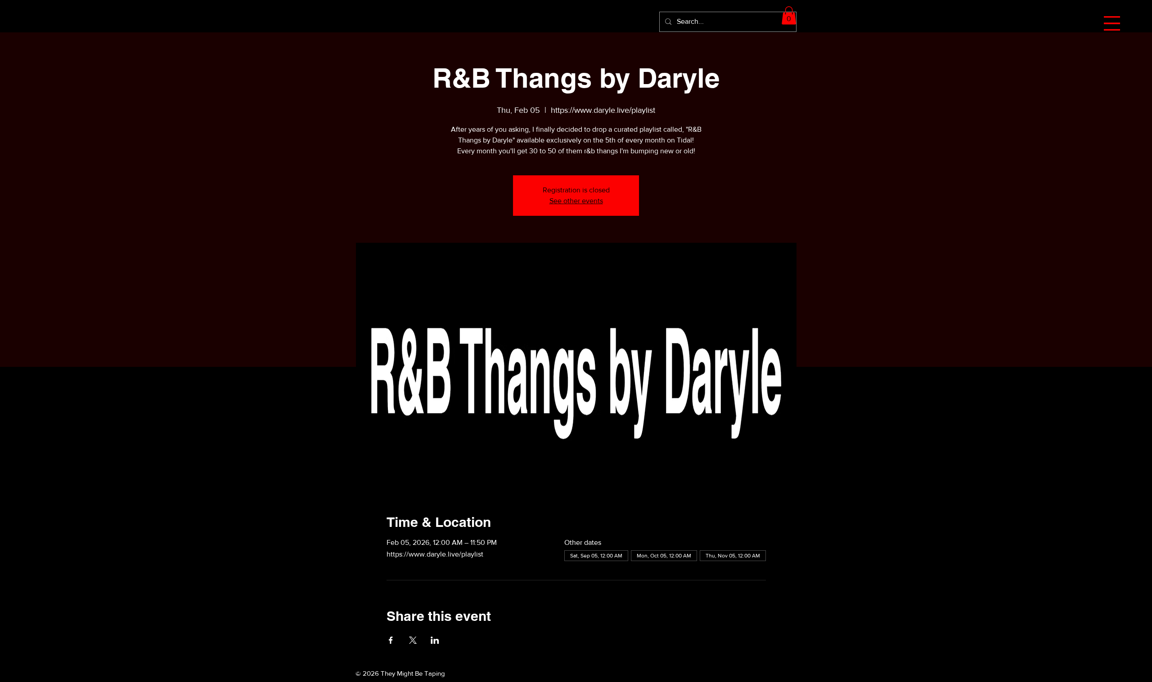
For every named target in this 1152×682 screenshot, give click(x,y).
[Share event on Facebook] (391, 640)
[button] (1112, 23)
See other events (576, 201)
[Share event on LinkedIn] (435, 640)
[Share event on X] (413, 640)
